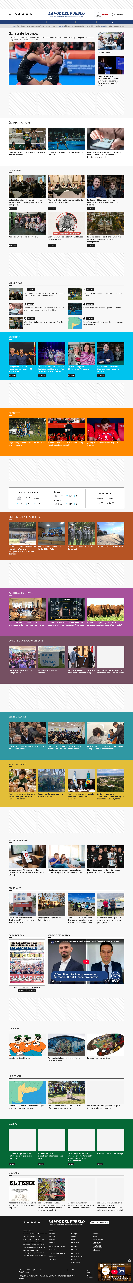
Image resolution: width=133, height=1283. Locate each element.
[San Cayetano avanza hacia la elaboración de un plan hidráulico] (81, 780)
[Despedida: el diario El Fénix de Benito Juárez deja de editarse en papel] (22, 1189)
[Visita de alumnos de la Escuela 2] (27, 223)
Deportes (99, 26)
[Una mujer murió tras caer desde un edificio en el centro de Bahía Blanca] (22, 904)
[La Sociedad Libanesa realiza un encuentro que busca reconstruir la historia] (105, 186)
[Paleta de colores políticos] (105, 1045)
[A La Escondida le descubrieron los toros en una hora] (51, 1140)
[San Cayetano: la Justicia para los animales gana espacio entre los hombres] (22, 780)
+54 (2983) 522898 (24, 1273)
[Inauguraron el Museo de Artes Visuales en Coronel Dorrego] (81, 657)
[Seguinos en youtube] (28, 1222)
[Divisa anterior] (95, 493)
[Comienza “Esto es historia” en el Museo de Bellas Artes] (66, 223)
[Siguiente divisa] (115, 493)
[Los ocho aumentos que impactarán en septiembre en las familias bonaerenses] (81, 1189)
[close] (129, 1260)
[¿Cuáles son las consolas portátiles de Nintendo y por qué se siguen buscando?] (66, 856)
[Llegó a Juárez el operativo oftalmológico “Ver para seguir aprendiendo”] (105, 733)
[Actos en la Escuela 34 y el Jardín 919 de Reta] (51, 533)
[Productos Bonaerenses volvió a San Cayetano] (51, 780)
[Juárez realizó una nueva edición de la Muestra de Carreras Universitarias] (66, 733)
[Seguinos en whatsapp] (25, 1222)
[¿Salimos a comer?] (111, 41)
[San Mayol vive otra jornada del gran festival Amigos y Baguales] (105, 1092)
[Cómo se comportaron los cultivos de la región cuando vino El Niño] (22, 1140)
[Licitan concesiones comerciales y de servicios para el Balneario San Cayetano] (110, 780)
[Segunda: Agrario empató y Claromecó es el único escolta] (75, 294)
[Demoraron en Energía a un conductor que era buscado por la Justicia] (110, 904)
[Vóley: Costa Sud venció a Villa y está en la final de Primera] (27, 139)
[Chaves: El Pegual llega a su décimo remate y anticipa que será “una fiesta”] (105, 609)
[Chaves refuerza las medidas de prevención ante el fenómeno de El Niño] (27, 609)
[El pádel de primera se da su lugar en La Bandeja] (66, 139)
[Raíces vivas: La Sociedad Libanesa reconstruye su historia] (110, 353)
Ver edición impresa (27, 990)
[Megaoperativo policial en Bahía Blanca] (51, 904)
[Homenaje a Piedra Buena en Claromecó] (81, 533)
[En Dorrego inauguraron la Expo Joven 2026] (22, 657)
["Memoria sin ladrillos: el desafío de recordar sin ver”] (66, 1045)
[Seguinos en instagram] (35, 1222)
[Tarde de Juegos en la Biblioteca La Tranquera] (81, 353)
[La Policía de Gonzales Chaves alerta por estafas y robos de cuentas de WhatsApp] (66, 609)
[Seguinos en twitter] (32, 1222)
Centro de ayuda (89, 1271)
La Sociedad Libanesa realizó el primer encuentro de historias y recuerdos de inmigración (69, 26)
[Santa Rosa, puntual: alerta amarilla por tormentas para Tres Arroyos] (75, 323)
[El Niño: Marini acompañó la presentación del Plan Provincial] (27, 733)
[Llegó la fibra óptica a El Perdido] (51, 657)
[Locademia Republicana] (27, 1045)
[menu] (11, 14)
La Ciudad (38, 26)
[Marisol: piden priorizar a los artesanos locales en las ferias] (110, 657)
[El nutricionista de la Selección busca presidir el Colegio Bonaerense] (105, 856)
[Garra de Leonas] (52, 63)
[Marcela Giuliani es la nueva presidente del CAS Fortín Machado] (66, 186)
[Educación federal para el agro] (110, 1140)
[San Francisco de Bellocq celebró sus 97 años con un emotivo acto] (66, 1092)
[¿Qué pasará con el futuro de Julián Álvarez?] (105, 429)
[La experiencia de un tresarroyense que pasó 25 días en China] (22, 353)
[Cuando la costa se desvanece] (110, 533)
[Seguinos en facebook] (39, 1222)
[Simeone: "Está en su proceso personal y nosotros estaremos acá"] (66, 429)
